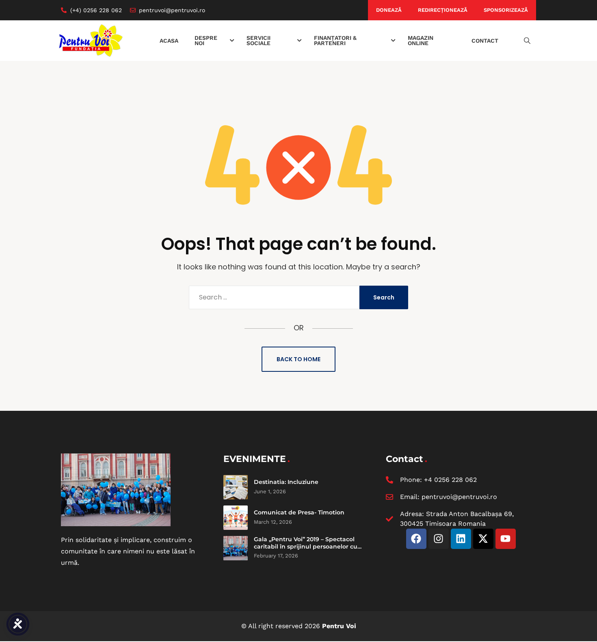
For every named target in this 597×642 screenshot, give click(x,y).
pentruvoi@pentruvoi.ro (459, 497)
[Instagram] (438, 539)
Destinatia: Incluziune (286, 482)
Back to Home (298, 359)
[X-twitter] (483, 539)
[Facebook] (416, 539)
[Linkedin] (461, 539)
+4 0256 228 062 (450, 480)
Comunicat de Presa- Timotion (299, 512)
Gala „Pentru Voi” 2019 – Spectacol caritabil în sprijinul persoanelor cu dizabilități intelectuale (305, 546)
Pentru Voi (339, 626)
